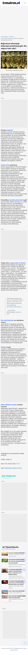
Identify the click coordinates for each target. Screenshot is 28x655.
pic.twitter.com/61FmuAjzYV (14, 307)
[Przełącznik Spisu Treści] (24, 643)
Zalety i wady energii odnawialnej (16, 591)
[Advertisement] (14, 21)
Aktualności (8, 468)
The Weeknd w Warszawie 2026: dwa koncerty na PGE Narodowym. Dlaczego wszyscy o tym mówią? (16, 583)
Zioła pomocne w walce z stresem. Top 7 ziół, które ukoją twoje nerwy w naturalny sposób (16, 561)
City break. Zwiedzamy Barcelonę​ (16, 553)
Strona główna (4, 36)
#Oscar (9, 303)
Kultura (11, 36)
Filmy (20, 468)
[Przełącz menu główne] (25, 2)
